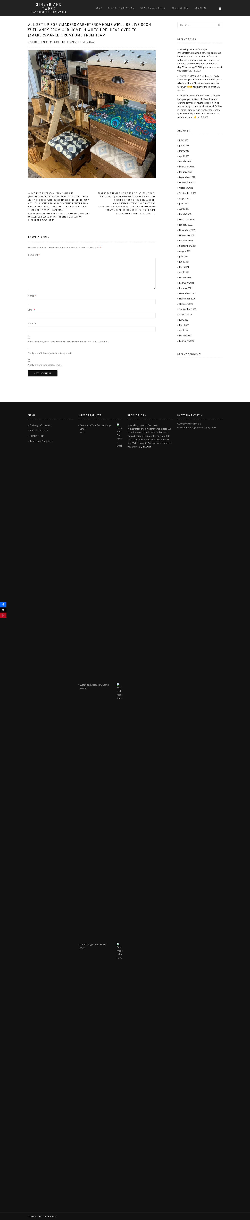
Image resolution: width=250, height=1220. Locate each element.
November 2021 (187, 235)
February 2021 (186, 282)
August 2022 (185, 198)
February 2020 (186, 340)
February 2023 (186, 166)
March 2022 (185, 214)
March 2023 (185, 161)
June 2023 (184, 145)
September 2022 (187, 193)
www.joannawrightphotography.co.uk (196, 427)
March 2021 (185, 277)
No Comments (70, 42)
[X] (3, 610)
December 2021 (187, 229)
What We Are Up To (152, 8)
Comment (34, 254)
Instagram (88, 42)
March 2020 (185, 335)
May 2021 (184, 266)
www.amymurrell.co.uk (189, 423)
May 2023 (184, 150)
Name (32, 295)
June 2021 (184, 261)
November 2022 (187, 182)
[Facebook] (3, 604)
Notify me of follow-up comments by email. (50, 353)
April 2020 (184, 330)
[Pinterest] (3, 615)
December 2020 (187, 293)
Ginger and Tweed (49, 7)
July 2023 (183, 140)
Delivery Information (40, 425)
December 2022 (187, 177)
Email (31, 309)
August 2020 (185, 314)
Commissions (180, 8)
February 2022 (186, 219)
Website (32, 323)
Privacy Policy (37, 435)
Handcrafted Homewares (49, 12)
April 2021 (184, 272)
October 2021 (186, 240)
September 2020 (187, 309)
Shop (99, 8)
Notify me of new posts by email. (45, 364)
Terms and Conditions (41, 441)
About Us (201, 8)
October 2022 (186, 187)
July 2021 (183, 256)
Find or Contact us (121, 8)
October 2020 (186, 303)
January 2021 (186, 288)
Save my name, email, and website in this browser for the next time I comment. (68, 341)
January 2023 (186, 171)
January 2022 (186, 224)
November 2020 (187, 298)
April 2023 (184, 156)
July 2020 (183, 319)
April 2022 (184, 208)
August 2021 (185, 251)
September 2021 (187, 245)
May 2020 (184, 325)
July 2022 (183, 203)
